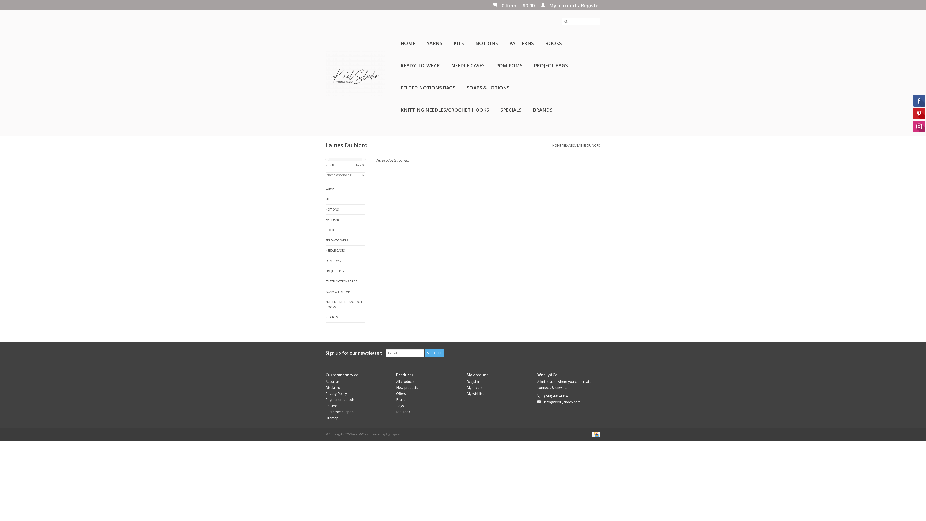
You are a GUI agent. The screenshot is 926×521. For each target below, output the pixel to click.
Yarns (434, 43)
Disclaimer (334, 387)
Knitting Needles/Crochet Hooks (445, 110)
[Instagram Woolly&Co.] (596, 353)
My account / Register (574, 5)
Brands (542, 110)
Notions (486, 43)
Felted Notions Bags (428, 87)
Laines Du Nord (588, 146)
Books (553, 43)
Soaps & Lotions (488, 87)
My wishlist (475, 393)
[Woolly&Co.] (355, 73)
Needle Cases (468, 65)
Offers (401, 393)
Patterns (521, 43)
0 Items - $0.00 (518, 5)
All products (405, 381)
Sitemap (332, 418)
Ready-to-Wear (420, 65)
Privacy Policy (336, 393)
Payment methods (340, 399)
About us (333, 381)
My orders (475, 387)
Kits (459, 43)
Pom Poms (509, 65)
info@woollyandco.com (562, 402)
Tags (400, 406)
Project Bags (551, 65)
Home (408, 43)
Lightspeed (393, 434)
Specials (511, 110)
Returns (332, 406)
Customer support (340, 412)
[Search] (564, 22)
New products (407, 387)
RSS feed (403, 412)
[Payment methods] (595, 434)
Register (473, 381)
